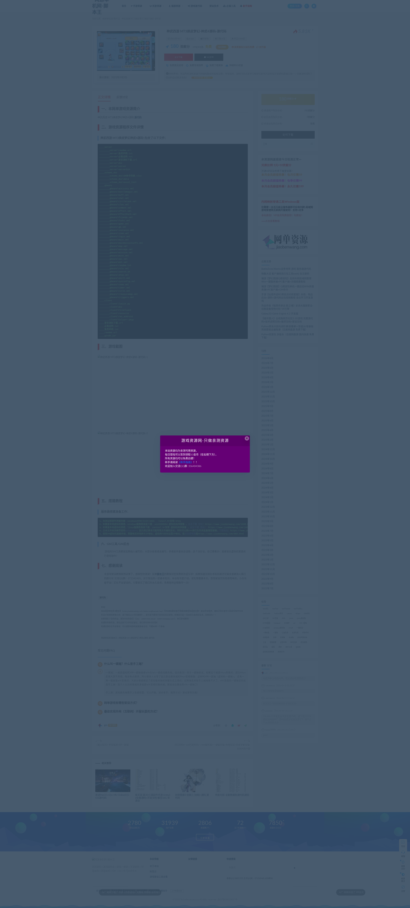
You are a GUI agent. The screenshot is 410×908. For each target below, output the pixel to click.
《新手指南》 (185, 462)
